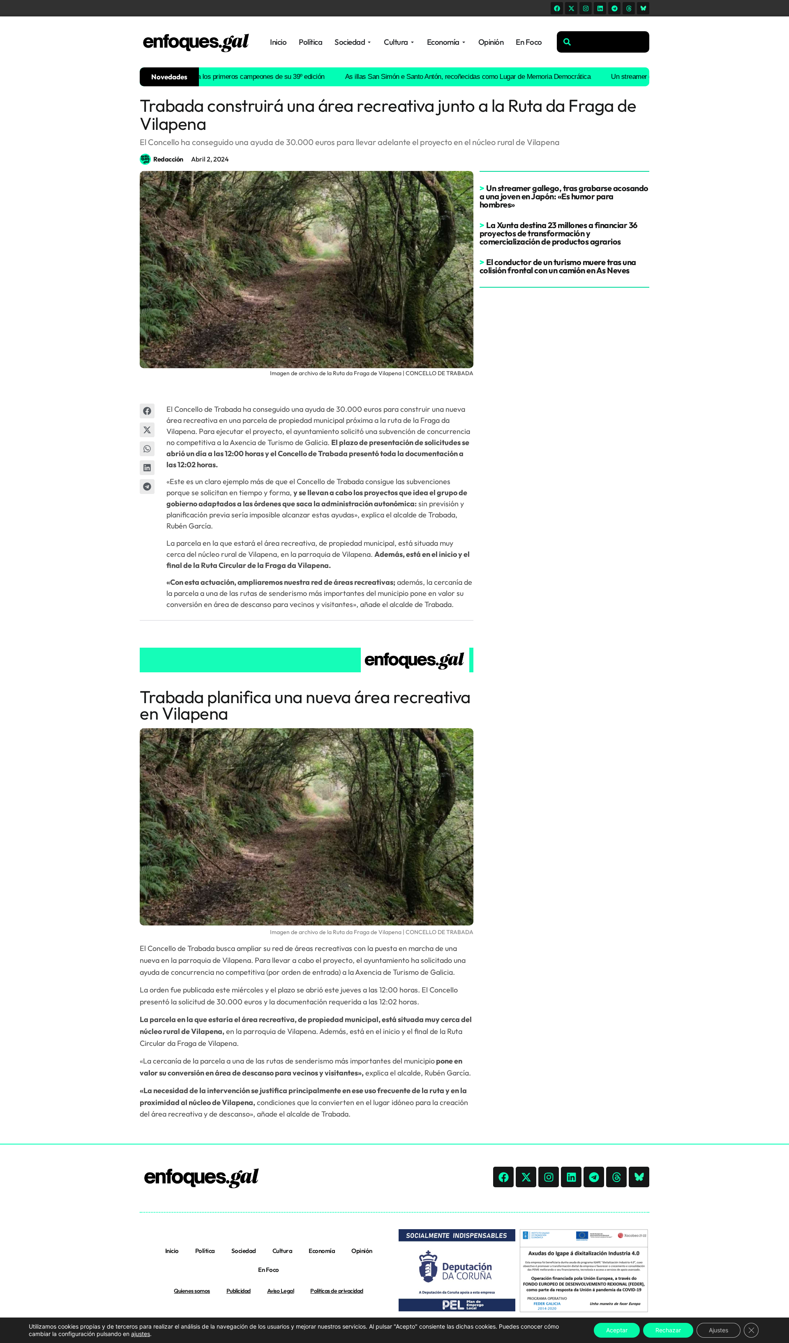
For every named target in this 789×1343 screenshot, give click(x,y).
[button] (147, 411)
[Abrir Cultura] (412, 42)
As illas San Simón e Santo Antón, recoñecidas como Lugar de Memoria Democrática (437, 77)
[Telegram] (614, 8)
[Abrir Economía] (463, 42)
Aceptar (617, 1330)
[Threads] (629, 8)
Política (205, 1251)
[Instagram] (585, 8)
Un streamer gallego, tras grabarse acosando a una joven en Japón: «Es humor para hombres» (564, 196)
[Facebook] (557, 8)
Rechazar (668, 1330)
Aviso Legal (280, 1291)
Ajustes (718, 1330)
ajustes (140, 1333)
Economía (322, 1251)
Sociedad (243, 1251)
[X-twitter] (571, 8)
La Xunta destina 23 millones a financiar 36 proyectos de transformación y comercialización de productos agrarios (558, 233)
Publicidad (238, 1291)
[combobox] (603, 42)
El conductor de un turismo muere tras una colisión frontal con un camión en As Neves (558, 266)
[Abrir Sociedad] (369, 42)
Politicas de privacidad (336, 1291)
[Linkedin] (600, 8)
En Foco (268, 1270)
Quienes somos (192, 1291)
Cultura (282, 1251)
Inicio (172, 1251)
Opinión (361, 1251)
